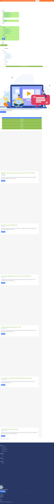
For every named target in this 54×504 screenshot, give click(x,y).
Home (3, 10)
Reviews (5, 21)
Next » (8, 438)
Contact (3, 23)
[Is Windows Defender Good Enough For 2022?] (21, 306)
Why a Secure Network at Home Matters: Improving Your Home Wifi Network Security (18, 173)
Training (22, 128)
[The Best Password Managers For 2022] (21, 408)
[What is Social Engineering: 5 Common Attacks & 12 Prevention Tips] (21, 255)
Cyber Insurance (6, 13)
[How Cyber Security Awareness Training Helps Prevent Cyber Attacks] (21, 357)
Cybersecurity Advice (7, 12)
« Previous (1, 438)
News (22, 122)
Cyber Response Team (7, 33)
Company (5, 20)
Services (3, 11)
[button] (9, 25)
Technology (22, 125)
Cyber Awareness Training (8, 14)
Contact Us (5, 64)
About (3, 19)
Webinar (37, 0)
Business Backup (6, 15)
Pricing (4, 34)
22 (6, 438)
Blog (3, 22)
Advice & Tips (22, 119)
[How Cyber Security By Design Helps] (21, 204)
